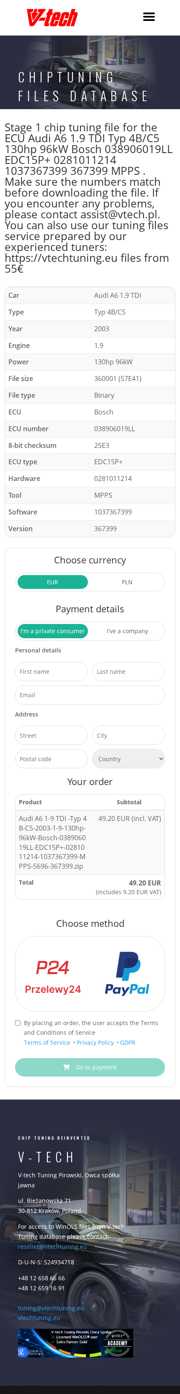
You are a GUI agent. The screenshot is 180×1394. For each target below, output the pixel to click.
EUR (52, 582)
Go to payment (95, 1067)
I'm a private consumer (53, 631)
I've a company (127, 631)
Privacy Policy (96, 1042)
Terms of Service (48, 1042)
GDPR (128, 1042)
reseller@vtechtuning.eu (52, 1247)
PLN (127, 582)
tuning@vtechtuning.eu (51, 1308)
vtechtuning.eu (39, 1318)
